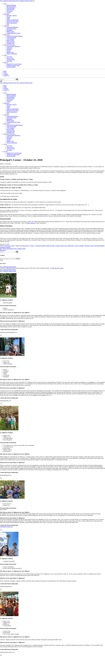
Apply (8, 18)
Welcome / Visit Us (12, 15)
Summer (5, 62)
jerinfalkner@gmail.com (6, 526)
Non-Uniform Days (69, 245)
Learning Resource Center (13, 33)
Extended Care (10, 43)
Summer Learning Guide (13, 65)
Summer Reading (11, 67)
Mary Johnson (31, 223)
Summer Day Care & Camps (14, 64)
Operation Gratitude (5, 247)
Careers (8, 12)
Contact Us (6, 75)
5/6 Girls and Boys (24, 245)
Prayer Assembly (79, 245)
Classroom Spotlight (40, 245)
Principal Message (11, 5)
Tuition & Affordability (13, 20)
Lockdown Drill (59, 245)
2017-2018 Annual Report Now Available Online (13, 248)
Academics (6, 25)
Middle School (10, 31)
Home (4, 71)
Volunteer (9, 49)
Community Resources (9, 45)
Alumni (8, 50)
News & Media (11, 8)
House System (10, 40)
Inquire (8, 17)
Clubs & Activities (11, 37)
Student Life (6, 34)
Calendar (5, 74)
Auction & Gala (11, 59)
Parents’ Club (10, 52)
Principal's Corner (9, 245)
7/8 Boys (32, 245)
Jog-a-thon (9, 61)
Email (61, 268)
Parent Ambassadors (12, 23)
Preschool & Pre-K (11, 28)
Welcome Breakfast (99, 245)
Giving (5, 55)
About (5, 3)
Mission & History (11, 6)
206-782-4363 (55, 268)
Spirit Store (9, 47)
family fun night (50, 245)
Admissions (6, 14)
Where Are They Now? (13, 21)
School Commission (12, 53)
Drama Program (11, 42)
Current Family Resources (13, 46)
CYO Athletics (10, 39)
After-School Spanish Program (14, 36)
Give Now (9, 56)
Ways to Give (10, 58)
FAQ (8, 24)
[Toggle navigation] (1, 81)
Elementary (9, 30)
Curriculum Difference (12, 27)
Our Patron (9, 11)
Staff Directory (10, 9)
